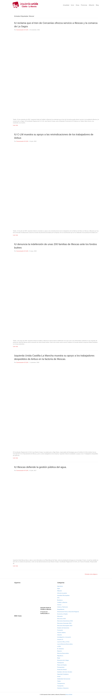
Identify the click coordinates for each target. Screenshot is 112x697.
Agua (58, 588)
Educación (60, 616)
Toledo (59, 681)
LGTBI (59, 646)
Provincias (84, 5)
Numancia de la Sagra (63, 660)
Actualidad (66, 5)
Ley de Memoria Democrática (65, 644)
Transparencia (61, 683)
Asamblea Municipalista (63, 595)
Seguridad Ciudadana (63, 674)
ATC (58, 597)
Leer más (15, 125)
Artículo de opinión (62, 593)
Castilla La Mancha (62, 602)
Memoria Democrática (63, 653)
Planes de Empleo (62, 665)
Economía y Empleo (62, 614)
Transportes (60, 685)
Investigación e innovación (64, 637)
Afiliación (91, 5)
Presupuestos (60, 667)
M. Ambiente (60, 648)
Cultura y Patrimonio (62, 607)
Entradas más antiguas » (91, 574)
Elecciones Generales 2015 (64, 623)
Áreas (77, 5)
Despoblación (60, 609)
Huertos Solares (61, 632)
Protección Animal (61, 669)
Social (58, 676)
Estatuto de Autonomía (63, 627)
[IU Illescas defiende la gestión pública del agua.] (55, 515)
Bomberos (60, 600)
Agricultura (60, 586)
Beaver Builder (69, 694)
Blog (97, 5)
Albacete (59, 590)
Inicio (72, 5)
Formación (60, 630)
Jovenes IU (60, 639)
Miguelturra (60, 655)
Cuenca (59, 604)
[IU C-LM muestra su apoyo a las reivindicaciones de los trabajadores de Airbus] (55, 186)
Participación (60, 662)
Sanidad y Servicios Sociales (64, 672)
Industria (59, 634)
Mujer (58, 658)
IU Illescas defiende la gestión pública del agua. (40, 467)
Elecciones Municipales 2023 (64, 625)
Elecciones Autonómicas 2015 (65, 621)
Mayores (59, 651)
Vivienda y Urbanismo (63, 688)
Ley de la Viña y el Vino (63, 641)
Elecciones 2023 (61, 618)
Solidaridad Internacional (63, 678)
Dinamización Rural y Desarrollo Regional (68, 611)
